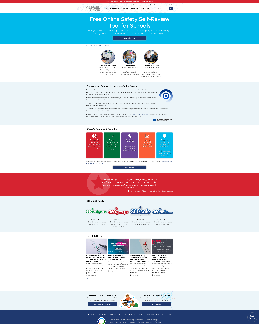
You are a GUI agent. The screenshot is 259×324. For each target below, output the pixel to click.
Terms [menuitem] (143, 314)
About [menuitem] (160, 5)
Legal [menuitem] (169, 314)
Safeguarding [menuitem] (136, 8)
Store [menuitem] (151, 5)
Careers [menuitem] (156, 5)
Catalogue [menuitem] (140, 5)
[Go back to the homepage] (93, 8)
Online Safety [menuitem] (111, 8)
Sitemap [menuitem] (133, 314)
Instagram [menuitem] (102, 314)
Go (171, 8)
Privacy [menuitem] (151, 314)
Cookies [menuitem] (160, 314)
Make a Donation (156, 304)
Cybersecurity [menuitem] (123, 8)
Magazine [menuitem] (146, 5)
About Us (158, 322)
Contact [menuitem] (92, 314)
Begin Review (129, 38)
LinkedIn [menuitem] (123, 314)
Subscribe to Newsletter (102, 304)
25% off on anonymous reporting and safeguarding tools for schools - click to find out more (129, 1)
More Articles (91, 279)
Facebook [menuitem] (113, 314)
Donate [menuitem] (166, 5)
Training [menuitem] (146, 8)
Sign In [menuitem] (170, 5)
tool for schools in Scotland (140, 114)
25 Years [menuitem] (134, 5)
